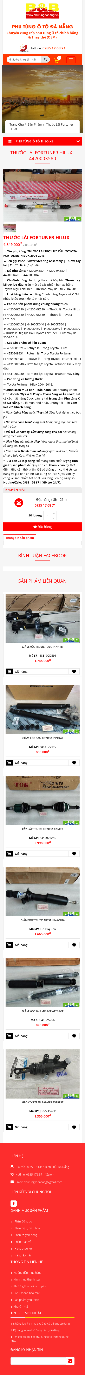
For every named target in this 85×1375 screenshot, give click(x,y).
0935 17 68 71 (45, 505)
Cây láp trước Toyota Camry (42, 829)
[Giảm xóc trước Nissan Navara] (43, 891)
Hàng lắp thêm (23, 1255)
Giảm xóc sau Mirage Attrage (43, 1011)
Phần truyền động (25, 1235)
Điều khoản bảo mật (27, 1293)
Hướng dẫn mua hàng (27, 1273)
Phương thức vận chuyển (30, 1286)
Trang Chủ (16, 124)
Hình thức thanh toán (27, 1279)
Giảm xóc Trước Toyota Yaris (42, 647)
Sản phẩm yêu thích (26, 1300)
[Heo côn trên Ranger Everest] (43, 1074)
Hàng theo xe (23, 1248)
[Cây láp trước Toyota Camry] (43, 800)
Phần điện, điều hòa (27, 1228)
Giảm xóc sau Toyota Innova (42, 738)
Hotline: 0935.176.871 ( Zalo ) (34, 1174)
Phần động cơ (23, 1221)
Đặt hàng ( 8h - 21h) (51, 499)
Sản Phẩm (35, 124)
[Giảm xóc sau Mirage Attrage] (43, 983)
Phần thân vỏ (22, 1242)
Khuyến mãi (21, 1307)
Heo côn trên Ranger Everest (42, 1102)
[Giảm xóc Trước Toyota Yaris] (43, 618)
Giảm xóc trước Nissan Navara (43, 920)
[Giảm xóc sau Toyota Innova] (43, 709)
